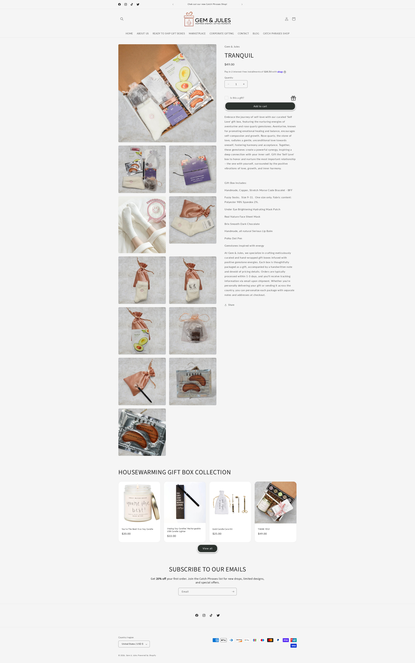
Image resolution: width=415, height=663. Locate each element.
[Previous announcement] (173, 4)
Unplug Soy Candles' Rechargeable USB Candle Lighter (184, 530)
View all (208, 548)
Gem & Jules (131, 655)
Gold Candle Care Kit (222, 529)
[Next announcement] (242, 4)
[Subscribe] (233, 591)
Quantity (229, 77)
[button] (121, 19)
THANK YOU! (264, 529)
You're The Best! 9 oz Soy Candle (137, 529)
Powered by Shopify (147, 655)
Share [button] (231, 305)
